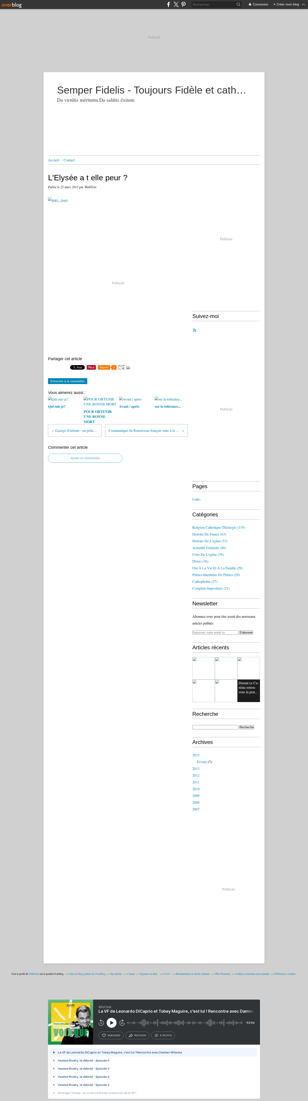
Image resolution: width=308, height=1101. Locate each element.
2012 (196, 775)
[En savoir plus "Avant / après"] (248, 668)
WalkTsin (34, 973)
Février (202, 761)
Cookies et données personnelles (252, 973)
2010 (196, 788)
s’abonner (113, 1035)
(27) (204, 581)
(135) (218, 527)
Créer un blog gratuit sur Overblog (86, 973)
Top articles (116, 973)
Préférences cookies (285, 973)
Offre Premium (222, 973)
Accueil (53, 160)
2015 (196, 755)
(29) (217, 567)
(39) (208, 554)
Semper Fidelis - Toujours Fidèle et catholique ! (154, 90)
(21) (211, 588)
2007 (196, 809)
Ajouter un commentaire (85, 458)
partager (140, 1035)
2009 (196, 795)
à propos (166, 1035)
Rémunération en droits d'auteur (192, 973)
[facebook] (168, 4)
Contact (69, 160)
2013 (196, 768)
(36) (200, 561)
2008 (196, 802)
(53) (210, 540)
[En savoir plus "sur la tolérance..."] (203, 691)
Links (196, 499)
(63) (209, 534)
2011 (196, 782)
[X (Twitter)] (176, 4)
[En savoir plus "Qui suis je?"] (203, 668)
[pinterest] (183, 4)
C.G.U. (167, 973)
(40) (209, 547)
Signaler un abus (149, 973)
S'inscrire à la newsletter (67, 381)
